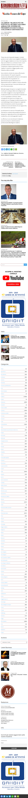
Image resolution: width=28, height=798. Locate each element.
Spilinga (2, 588)
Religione (3, 529)
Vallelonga (3, 613)
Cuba (2, 421)
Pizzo (2, 515)
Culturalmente (4, 424)
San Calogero (3, 552)
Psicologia (3, 524)
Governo (21, 153)
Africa (2, 368)
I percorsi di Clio (4, 466)
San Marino (3, 565)
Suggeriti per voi (4, 599)
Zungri (2, 632)
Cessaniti (3, 404)
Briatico (2, 393)
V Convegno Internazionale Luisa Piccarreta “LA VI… (17, 357)
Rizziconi (2, 538)
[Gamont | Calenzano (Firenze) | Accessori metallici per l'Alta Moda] (13, 309)
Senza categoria (4, 577)
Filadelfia (3, 452)
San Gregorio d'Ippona (5, 563)
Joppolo (2, 474)
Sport (2, 590)
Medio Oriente (4, 485)
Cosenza (2, 410)
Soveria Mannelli (4, 585)
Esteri (2, 443)
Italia (2, 471)
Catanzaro (3, 402)
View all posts (15, 173)
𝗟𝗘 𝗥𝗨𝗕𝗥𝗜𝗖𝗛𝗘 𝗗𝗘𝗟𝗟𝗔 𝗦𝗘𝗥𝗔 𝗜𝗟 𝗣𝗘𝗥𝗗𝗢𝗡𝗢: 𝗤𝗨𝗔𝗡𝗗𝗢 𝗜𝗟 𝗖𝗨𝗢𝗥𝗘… (18, 654)
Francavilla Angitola (5, 457)
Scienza (2, 571)
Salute (2, 549)
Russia (2, 546)
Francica (2, 460)
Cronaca (2, 416)
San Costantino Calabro (6, 557)
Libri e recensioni (4, 479)
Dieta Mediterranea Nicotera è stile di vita (9, 429)
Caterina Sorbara (8, 32)
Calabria (2, 396)
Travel (2, 607)
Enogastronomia (4, 441)
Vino (2, 624)
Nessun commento (5, 33)
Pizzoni (2, 518)
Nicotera (2, 502)
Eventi (2, 449)
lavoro (2, 155)
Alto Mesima (3, 374)
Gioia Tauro (3, 463)
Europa (2, 446)
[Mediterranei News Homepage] (8, 691)
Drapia (2, 432)
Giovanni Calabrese (13, 153)
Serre (2, 579)
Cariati (2, 399)
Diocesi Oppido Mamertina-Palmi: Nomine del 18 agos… (18, 663)
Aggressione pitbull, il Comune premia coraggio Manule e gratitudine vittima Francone (11, 204)
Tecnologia (3, 601)
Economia (3, 435)
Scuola (2, 574)
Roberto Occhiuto (9, 155)
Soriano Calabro (4, 582)
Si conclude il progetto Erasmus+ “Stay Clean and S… (18, 347)
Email (2, 742)
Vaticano (3, 615)
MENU (4, 1)
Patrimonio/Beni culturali (6, 507)
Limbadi (2, 482)
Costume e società (4, 413)
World (2, 626)
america (2, 380)
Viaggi (2, 618)
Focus (2, 454)
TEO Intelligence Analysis (6, 604)
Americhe (3, 382)
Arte (2, 388)
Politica (2, 521)
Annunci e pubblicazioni (6, 385)
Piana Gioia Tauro (4, 513)
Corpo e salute (4, 407)
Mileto (2, 488)
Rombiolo (3, 540)
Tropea (2, 610)
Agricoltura (3, 371)
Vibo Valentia (3, 621)
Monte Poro (3, 493)
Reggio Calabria (4, 527)
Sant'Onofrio (3, 568)
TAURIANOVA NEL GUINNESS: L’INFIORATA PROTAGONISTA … (19, 337)
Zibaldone (3, 629)
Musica (2, 499)
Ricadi (2, 532)
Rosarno (2, 543)
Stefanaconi (3, 593)
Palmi (2, 504)
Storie (2, 596)
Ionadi (2, 468)
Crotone (2, 418)
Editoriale (3, 438)
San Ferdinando (4, 560)
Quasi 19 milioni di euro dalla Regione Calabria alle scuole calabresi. (11, 227)
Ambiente (3, 377)
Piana (2, 510)
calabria (6, 153)
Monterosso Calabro (5, 496)
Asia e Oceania (4, 391)
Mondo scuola (4, 491)
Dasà (2, 427)
